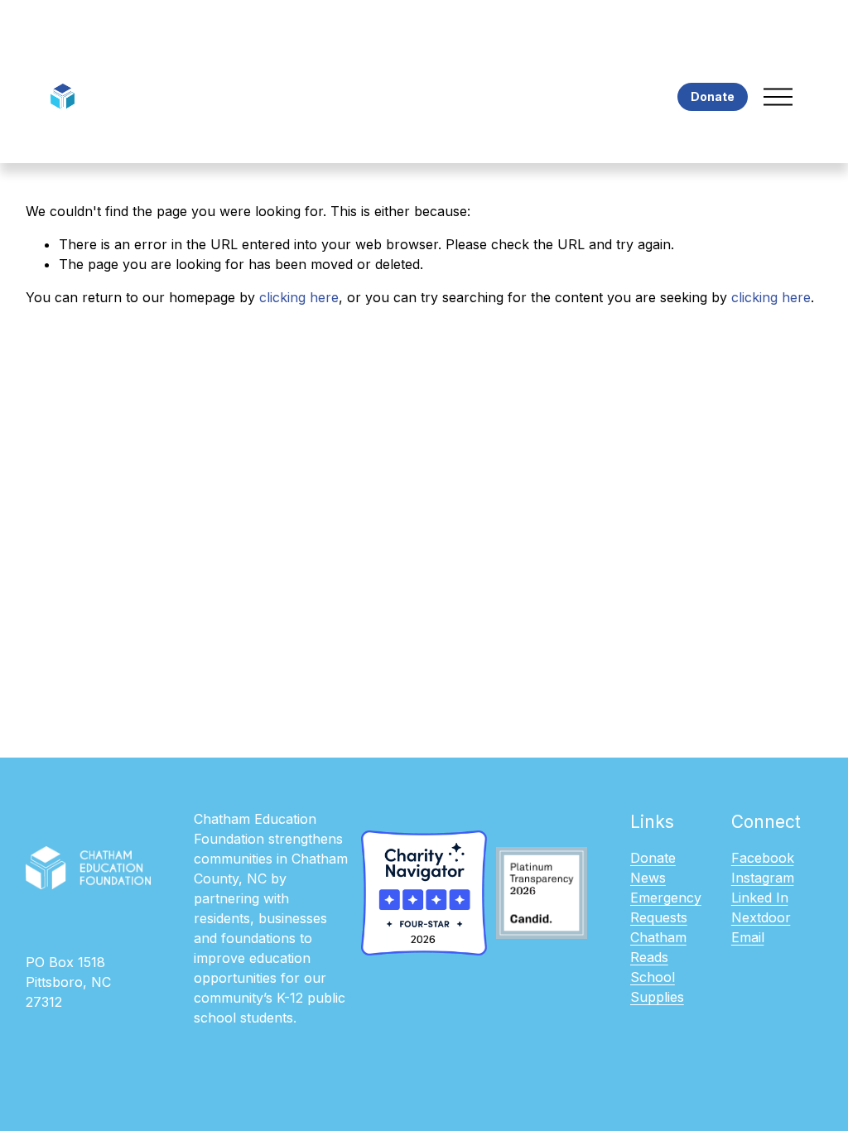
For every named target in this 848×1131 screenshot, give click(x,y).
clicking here (299, 297)
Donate (713, 96)
